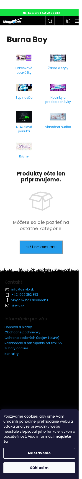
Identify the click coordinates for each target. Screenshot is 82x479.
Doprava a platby (18, 327)
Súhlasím (39, 467)
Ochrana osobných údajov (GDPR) (32, 337)
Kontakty (12, 353)
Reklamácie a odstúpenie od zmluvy (33, 343)
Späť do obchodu (41, 247)
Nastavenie (39, 453)
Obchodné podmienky (22, 332)
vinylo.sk (17, 305)
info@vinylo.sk (22, 289)
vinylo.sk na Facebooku (29, 300)
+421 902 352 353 (24, 294)
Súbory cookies (16, 348)
